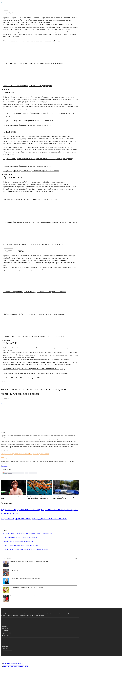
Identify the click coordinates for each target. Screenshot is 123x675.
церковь (5, 466)
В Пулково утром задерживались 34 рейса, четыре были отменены (31, 171)
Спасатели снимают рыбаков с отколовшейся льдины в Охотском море (32, 244)
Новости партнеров (40, 558)
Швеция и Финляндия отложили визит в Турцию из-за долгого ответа (25, 454)
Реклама (5, 646)
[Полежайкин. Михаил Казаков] (15, 59)
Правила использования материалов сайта (15, 666)
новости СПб (2, 466)
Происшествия (8, 174)
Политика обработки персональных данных (15, 665)
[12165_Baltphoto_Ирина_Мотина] (15, 310)
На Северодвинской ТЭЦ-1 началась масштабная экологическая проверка (34, 314)
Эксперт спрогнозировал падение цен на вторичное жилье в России (31, 41)
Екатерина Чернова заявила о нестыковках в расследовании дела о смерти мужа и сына (40, 222)
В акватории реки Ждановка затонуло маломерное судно (27, 125)
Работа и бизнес (8, 248)
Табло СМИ (7, 340)
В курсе (6, 10)
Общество (7, 128)
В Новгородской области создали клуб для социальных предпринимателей (34, 337)
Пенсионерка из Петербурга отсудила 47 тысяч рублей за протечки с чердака (35, 373)
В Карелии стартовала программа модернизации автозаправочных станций (34, 292)
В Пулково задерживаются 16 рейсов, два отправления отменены (30, 120)
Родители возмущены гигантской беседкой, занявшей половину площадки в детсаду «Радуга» (27, 533)
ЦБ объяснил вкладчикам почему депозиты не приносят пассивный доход (34, 369)
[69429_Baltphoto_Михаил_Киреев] (15, 287)
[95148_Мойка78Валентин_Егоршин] (15, 240)
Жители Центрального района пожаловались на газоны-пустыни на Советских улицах (25, 549)
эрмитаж (7, 466)
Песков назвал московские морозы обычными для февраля (27, 86)
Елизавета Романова (5, 398)
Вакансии (5, 648)
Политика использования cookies (13, 663)
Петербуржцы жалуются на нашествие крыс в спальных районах (30, 200)
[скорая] (15, 218)
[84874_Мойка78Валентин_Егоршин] (15, 81)
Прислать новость (7, 650)
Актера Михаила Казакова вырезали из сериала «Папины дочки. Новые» (33, 63)
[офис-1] (15, 332)
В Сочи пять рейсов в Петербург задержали (21, 378)
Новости (6, 89)
